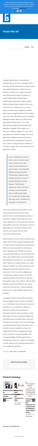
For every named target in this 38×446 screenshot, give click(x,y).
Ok (17, 11)
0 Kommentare (22, 351)
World (15, 351)
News (11, 351)
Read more (23, 8)
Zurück (27, 47)
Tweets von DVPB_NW (11, 426)
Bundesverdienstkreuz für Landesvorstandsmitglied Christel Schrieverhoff (11, 394)
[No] (36, 7)
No (20, 11)
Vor (32, 47)
